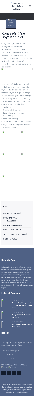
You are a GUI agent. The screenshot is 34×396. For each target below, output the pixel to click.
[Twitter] (3, 373)
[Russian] (4, 367)
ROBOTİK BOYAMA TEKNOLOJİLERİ (10, 219)
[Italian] (24, 365)
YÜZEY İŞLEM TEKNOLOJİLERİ (15, 234)
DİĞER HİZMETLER (10, 239)
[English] (10, 365)
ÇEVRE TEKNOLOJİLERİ (12, 230)
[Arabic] (4, 365)
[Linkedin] (14, 373)
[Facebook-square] (9, 373)
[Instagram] (19, 373)
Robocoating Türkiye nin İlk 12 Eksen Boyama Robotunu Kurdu (22, 305)
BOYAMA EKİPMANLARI (12, 225)
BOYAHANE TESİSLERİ (12, 213)
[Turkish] (12, 367)
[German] (17, 365)
